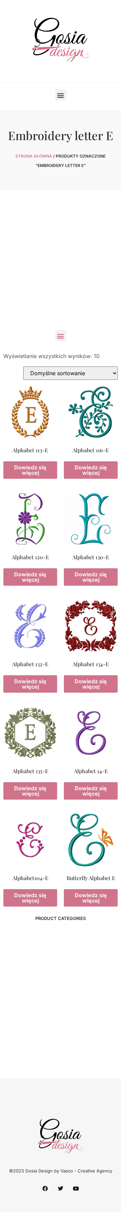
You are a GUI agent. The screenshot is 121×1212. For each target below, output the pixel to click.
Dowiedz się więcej (30, 470)
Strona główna (33, 156)
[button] (60, 95)
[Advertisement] (60, 263)
